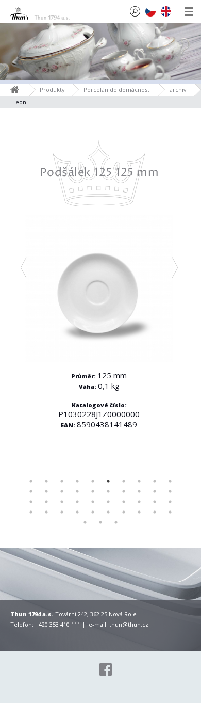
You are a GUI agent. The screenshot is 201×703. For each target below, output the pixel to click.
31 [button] (31, 512)
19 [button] (154, 491)
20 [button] (170, 491)
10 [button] (170, 481)
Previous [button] (24, 268)
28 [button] (139, 502)
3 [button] (62, 481)
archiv (178, 89)
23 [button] (62, 502)
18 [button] (139, 491)
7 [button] (124, 481)
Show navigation (188, 11)
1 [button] (31, 481)
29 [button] (154, 502)
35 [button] (93, 512)
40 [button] (170, 512)
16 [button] (108, 491)
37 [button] (124, 512)
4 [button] (77, 481)
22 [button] (46, 502)
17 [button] (124, 491)
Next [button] (175, 268)
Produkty (52, 89)
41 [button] (85, 522)
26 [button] (108, 502)
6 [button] (108, 481)
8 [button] (139, 481)
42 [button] (100, 522)
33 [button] (62, 512)
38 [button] (139, 512)
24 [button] (77, 502)
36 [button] (108, 512)
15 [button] (93, 491)
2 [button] (46, 481)
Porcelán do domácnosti (117, 89)
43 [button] (116, 522)
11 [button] (31, 491)
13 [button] (62, 491)
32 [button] (46, 512)
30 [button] (170, 502)
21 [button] (31, 502)
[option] (99, 299)
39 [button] (154, 512)
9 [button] (154, 481)
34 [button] (77, 512)
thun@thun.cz (128, 624)
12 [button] (46, 491)
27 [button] (124, 502)
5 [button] (93, 481)
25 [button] (93, 502)
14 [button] (77, 491)
